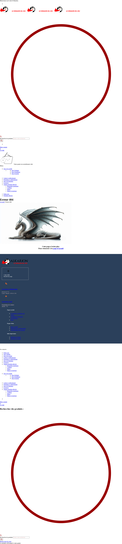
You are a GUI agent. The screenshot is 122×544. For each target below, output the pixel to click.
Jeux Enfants (15, 170)
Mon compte (14, 327)
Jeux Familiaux (16, 172)
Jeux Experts (15, 173)
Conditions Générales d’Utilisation (17, 317)
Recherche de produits (6, 138)
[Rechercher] (1, 141)
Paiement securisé (16, 338)
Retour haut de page (5, 541)
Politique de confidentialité (18, 328)
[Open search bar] (1, 137)
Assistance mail (7, 302)
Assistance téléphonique (10, 289)
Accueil (2, 202)
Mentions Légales (16, 337)
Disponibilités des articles (18, 330)
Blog (12, 320)
